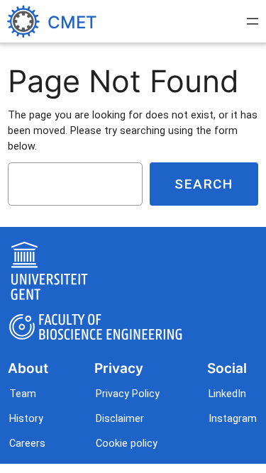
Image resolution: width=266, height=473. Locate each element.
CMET (72, 22)
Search (203, 184)
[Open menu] (252, 21)
